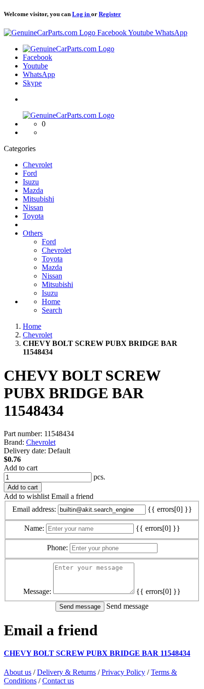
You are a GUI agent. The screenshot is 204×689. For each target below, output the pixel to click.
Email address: (34, 509)
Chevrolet (41, 442)
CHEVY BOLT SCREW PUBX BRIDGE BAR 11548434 (97, 653)
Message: (37, 591)
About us (17, 672)
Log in (81, 14)
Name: (34, 528)
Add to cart (20, 468)
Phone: (57, 548)
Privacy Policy (123, 672)
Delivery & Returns (66, 672)
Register (110, 14)
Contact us (58, 681)
